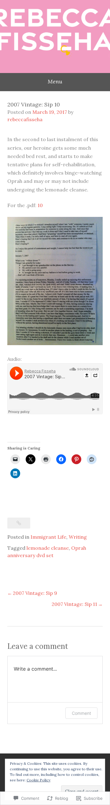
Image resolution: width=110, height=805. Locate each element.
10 (40, 205)
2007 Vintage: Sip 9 (35, 593)
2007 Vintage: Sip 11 (74, 604)
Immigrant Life (48, 537)
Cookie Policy (38, 780)
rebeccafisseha (24, 119)
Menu (55, 81)
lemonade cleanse (48, 548)
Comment (81, 713)
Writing (78, 537)
